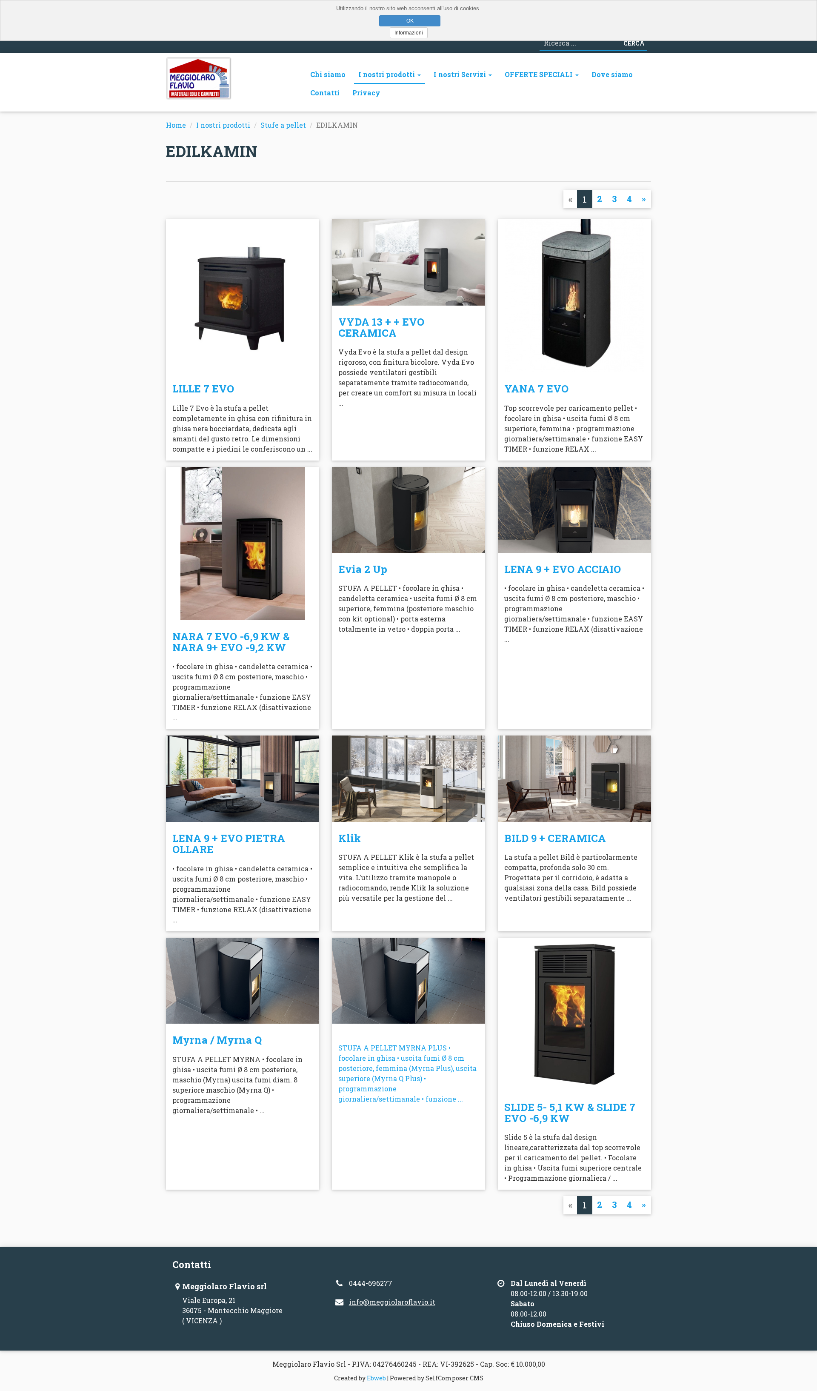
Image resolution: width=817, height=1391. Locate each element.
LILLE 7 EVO (203, 388)
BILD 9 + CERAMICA (555, 838)
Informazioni (408, 33)
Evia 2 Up (362, 569)
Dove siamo (612, 74)
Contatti (325, 92)
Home (176, 124)
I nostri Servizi (461, 74)
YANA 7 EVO (536, 388)
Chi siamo (328, 74)
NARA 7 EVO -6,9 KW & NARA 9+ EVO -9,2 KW (231, 642)
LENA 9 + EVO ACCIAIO (562, 569)
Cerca (634, 43)
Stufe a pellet (283, 124)
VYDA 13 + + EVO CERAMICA (381, 327)
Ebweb (376, 1378)
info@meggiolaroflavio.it (392, 1301)
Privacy (366, 92)
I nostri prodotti (387, 74)
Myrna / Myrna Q (217, 1040)
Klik (349, 838)
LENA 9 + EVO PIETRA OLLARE (228, 843)
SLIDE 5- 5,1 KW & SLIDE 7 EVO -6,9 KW (569, 1112)
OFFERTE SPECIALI (539, 74)
